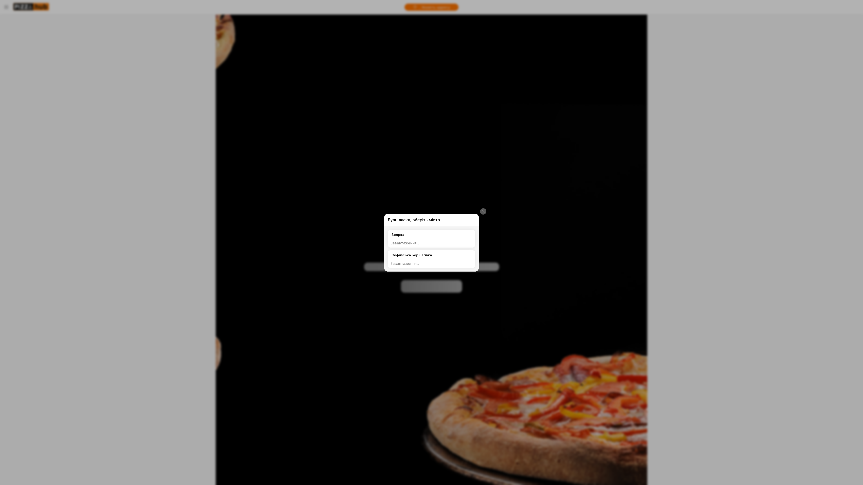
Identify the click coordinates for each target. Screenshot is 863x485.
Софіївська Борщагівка (411, 255)
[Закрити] (483, 211)
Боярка (397, 235)
